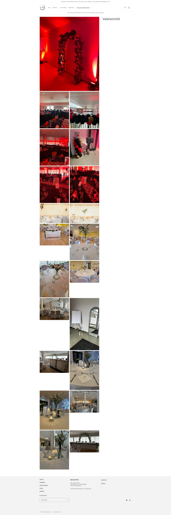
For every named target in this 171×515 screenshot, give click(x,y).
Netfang (103, 483)
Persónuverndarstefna (57, 511)
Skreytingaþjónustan (47, 511)
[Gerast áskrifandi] (68, 500)
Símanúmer (104, 480)
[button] (55, 7)
